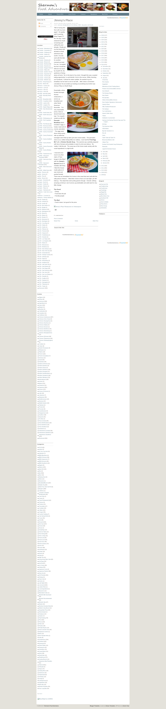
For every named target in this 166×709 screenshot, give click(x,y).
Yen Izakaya (105, 109)
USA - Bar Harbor (43, 205)
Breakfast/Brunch (43, 482)
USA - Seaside (42, 276)
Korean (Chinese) (43, 391)
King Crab (41, 579)
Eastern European (43, 348)
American (41, 301)
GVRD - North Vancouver (45, 114)
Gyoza (40, 553)
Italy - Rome (42, 178)
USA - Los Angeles (44, 240)
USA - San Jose (43, 272)
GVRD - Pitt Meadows (44, 118)
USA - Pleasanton (43, 260)
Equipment (94, 14)
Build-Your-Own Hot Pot (45, 486)
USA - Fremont (42, 231)
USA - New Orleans (44, 248)
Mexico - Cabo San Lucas (45, 192)
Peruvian (41, 409)
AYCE (40, 447)
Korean (41, 389)
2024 (102, 39)
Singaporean (42, 413)
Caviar (40, 498)
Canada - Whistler (43, 79)
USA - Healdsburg (43, 235)
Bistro (40, 479)
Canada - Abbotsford (44, 48)
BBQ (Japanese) (43, 459)
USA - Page (42, 258)
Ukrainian (41, 428)
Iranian (41, 381)
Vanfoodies (104, 207)
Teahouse (41, 672)
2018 (102, 53)
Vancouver (41, 288)
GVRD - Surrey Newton (45, 142)
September (106, 73)
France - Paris (42, 91)
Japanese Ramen (43, 571)
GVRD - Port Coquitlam (45, 120)
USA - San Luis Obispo (45, 274)
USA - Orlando (42, 256)
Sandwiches (42, 639)
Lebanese (41, 395)
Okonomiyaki (42, 612)
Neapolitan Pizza (43, 610)
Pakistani (41, 405)
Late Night (41, 583)
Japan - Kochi (42, 182)
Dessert (41, 522)
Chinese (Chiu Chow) (44, 319)
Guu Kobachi (105, 91)
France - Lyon (42, 87)
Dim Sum (41, 524)
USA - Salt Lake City (44, 264)
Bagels (41, 465)
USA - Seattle (42, 278)
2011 (102, 168)
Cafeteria (41, 490)
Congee (41, 512)
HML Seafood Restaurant (109, 106)
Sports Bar (41, 655)
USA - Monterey (43, 246)
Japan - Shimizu (43, 186)
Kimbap (41, 577)
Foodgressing (104, 186)
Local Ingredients (43, 588)
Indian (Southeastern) (44, 373)
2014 (102, 62)
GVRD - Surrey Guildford (45, 139)
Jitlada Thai (105, 142)
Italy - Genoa (42, 174)
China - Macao (43, 83)
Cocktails (41, 508)
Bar (40, 473)
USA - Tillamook (43, 284)
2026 (102, 35)
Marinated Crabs (43, 592)
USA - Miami (42, 242)
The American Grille (107, 126)
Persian (41, 407)
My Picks (105, 14)
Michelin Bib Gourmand (45, 594)
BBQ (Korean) (42, 461)
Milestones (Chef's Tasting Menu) (111, 86)
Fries (40, 545)
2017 (102, 55)
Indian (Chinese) (43, 363)
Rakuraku (104, 146)
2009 (102, 172)
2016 (102, 57)
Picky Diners (104, 203)
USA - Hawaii (42, 233)
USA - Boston (42, 217)
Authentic (41, 453)
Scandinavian (42, 411)
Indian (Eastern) (43, 365)
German (41, 357)
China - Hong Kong (44, 81)
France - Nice (42, 89)
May (104, 153)
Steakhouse (42, 657)
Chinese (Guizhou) (44, 323)
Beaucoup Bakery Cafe (108, 139)
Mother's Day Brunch (44, 608)
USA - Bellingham (43, 211)
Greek (40, 359)
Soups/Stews (42, 651)
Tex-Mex (41, 418)
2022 (102, 44)
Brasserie (41, 481)
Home (41, 14)
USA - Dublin (42, 227)
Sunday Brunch (43, 659)
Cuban (40, 346)
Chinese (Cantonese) (44, 317)
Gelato (40, 551)
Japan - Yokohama (44, 190)
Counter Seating (43, 514)
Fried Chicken (42, 543)
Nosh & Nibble (104, 202)
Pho (40, 619)
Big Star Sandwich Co (108, 130)
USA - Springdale (43, 282)
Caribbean (41, 315)
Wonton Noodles (43, 686)
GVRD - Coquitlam (44, 101)
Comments (43, 26)
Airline (40, 449)
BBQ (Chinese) (43, 457)
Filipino (41, 351)
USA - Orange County (44, 254)
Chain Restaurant (43, 500)
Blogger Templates (95, 706)
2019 (102, 51)
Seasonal (41, 643)
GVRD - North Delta (44, 112)
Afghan (41, 297)
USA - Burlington (43, 221)
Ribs (40, 633)
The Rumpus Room (107, 93)
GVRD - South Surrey (44, 127)
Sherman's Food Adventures (51, 706)
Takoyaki (41, 666)
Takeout (41, 664)
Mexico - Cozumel (43, 195)
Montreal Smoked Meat (45, 606)
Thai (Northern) (43, 424)
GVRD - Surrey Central (45, 129)
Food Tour (41, 541)
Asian (40, 305)
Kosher (41, 581)
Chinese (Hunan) (43, 326)
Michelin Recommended (45, 598)
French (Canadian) (44, 355)
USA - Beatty (42, 207)
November (105, 68)
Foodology (103, 190)
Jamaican (41, 385)
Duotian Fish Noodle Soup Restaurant (112, 144)
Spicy (40, 653)
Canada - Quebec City (45, 71)
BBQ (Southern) (43, 463)
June (104, 151)
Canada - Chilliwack (44, 52)
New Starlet (105, 95)
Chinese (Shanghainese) (45, 332)
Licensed (41, 585)
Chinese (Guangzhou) (45, 321)
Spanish (41, 416)
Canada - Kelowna (44, 60)
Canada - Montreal (44, 64)
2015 (102, 60)
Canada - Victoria (43, 77)
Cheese (41, 502)
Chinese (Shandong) (44, 330)
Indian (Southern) (43, 375)
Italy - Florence (43, 172)
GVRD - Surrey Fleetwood (45, 135)
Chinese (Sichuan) (44, 336)
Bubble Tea (42, 484)
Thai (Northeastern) (44, 422)
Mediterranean (43, 399)
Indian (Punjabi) (43, 371)
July (104, 77)
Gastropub (41, 549)
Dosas (40, 527)
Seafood (41, 641)
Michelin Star (42, 602)
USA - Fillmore (42, 229)
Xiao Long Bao (43, 688)
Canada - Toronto (43, 75)
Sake (40, 637)
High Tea (41, 557)
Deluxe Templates (110, 706)
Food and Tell (104, 184)
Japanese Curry (43, 569)
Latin (40, 393)
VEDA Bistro (105, 128)
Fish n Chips (42, 535)
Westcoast (41, 438)
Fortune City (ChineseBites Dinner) (111, 88)
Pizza (40, 621)
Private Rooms (43, 627)
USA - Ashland (42, 201)
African (41, 299)
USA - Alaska (42, 199)
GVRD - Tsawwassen (44, 153)
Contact (83, 14)
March (104, 158)
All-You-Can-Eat (43, 451)
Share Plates (42, 645)
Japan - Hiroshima (44, 180)
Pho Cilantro (105, 82)
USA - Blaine (42, 215)
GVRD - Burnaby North (45, 95)
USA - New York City (44, 250)
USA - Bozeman (43, 219)
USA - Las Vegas (43, 238)
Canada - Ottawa (43, 69)
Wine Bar (41, 684)
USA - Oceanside (43, 252)
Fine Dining (42, 533)
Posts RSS (60, 14)
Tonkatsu (41, 676)
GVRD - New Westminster (45, 109)
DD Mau (104, 124)
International (42, 379)
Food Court (42, 539)
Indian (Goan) (42, 367)
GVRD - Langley (43, 105)
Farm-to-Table (42, 531)
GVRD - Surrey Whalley (45, 150)
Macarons (41, 590)
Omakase (41, 614)
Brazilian (41, 309)
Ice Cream (41, 565)
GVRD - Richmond (44, 125)
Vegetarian (42, 682)
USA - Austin (42, 203)
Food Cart (41, 537)
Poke (40, 623)
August (105, 75)
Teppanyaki (42, 674)
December (105, 66)
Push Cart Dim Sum (44, 629)
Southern (41, 414)
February (105, 160)
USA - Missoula (43, 244)
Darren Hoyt (126, 706)
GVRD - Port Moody (44, 123)
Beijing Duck (42, 477)
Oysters (41, 615)
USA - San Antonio (44, 266)
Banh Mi (41, 469)
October (105, 71)
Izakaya (41, 567)
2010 (102, 170)
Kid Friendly (42, 575)
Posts (41, 23)
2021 (102, 46)
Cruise (40, 518)
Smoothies (41, 649)
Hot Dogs (41, 561)
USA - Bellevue (43, 209)
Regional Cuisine (43, 631)
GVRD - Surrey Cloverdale (46, 131)
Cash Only (41, 496)
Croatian (41, 344)
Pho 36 (104, 133)
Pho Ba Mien (105, 97)
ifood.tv (40, 693)
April (104, 156)
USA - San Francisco (44, 270)
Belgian (41, 307)
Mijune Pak (104, 194)
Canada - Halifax (43, 54)
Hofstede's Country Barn (108, 117)
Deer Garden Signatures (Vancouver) (112, 102)
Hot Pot (41, 563)
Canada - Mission (43, 62)
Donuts (41, 525)
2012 (102, 165)
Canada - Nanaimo (44, 66)
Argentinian (42, 303)
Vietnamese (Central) (44, 430)
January (105, 162)
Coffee (40, 510)
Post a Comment (58, 218)
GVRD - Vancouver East (45, 159)
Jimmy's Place (63, 20)
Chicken (41, 504)
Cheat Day (105, 79)
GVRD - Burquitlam (44, 99)
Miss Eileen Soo (105, 196)
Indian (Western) (43, 377)
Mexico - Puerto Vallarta (45, 197)
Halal (40, 555)
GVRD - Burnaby (43, 93)
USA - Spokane (43, 280)
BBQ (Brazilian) (43, 455)
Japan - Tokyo (42, 188)
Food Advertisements (67, 234)
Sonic (103, 135)
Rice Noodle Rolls (43, 635)
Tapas (40, 668)
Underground (42, 680)
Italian (40, 383)
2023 (102, 42)
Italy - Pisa (41, 176)
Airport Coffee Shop (107, 113)
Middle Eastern (43, 403)
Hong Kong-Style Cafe (45, 559)
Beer (40, 475)
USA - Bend (42, 213)
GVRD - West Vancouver (45, 166)
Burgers (41, 488)
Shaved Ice (42, 647)
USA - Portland (43, 262)
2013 (102, 64)
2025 (102, 37)
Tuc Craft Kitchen (106, 111)
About (50, 14)
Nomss (102, 200)
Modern (41, 604)
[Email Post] (55, 209)
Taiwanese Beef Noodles (45, 661)
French (41, 353)
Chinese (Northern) (44, 328)
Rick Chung (104, 205)
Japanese (41, 387)
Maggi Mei (103, 192)
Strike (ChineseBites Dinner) (109, 100)
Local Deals (72, 14)
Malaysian (41, 397)
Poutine (41, 625)
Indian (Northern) (43, 369)
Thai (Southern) (43, 426)
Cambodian (42, 311)
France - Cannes (43, 85)
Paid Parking (42, 617)
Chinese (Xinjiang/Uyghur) (46, 340)
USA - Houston (43, 237)
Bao (40, 471)
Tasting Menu (42, 670)
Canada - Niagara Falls (45, 67)
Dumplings (42, 529)
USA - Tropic (42, 286)
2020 (102, 48)
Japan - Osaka (42, 184)
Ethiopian (41, 350)
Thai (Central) (42, 420)
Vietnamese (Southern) (45, 434)
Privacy (115, 14)
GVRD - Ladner (43, 103)
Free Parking (74, 25)
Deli (40, 520)
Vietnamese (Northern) (45, 432)
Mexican (41, 401)
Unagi (40, 678)
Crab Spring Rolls (43, 516)
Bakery (41, 467)
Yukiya (104, 115)
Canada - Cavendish (44, 50)
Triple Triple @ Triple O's (108, 137)
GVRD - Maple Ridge (44, 107)
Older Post (95, 220)
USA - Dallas (42, 225)
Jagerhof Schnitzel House (109, 148)
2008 (102, 174)
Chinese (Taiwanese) (44, 338)
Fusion (40, 547)
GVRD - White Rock (44, 170)
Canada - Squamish (44, 73)
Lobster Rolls (42, 587)
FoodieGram (104, 188)
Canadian (41, 313)
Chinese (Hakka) (43, 324)
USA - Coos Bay (43, 223)
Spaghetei (105, 84)
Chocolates (42, 506)
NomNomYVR (104, 198)
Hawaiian (41, 361)
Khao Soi (41, 573)
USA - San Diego (43, 268)
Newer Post (57, 220)
